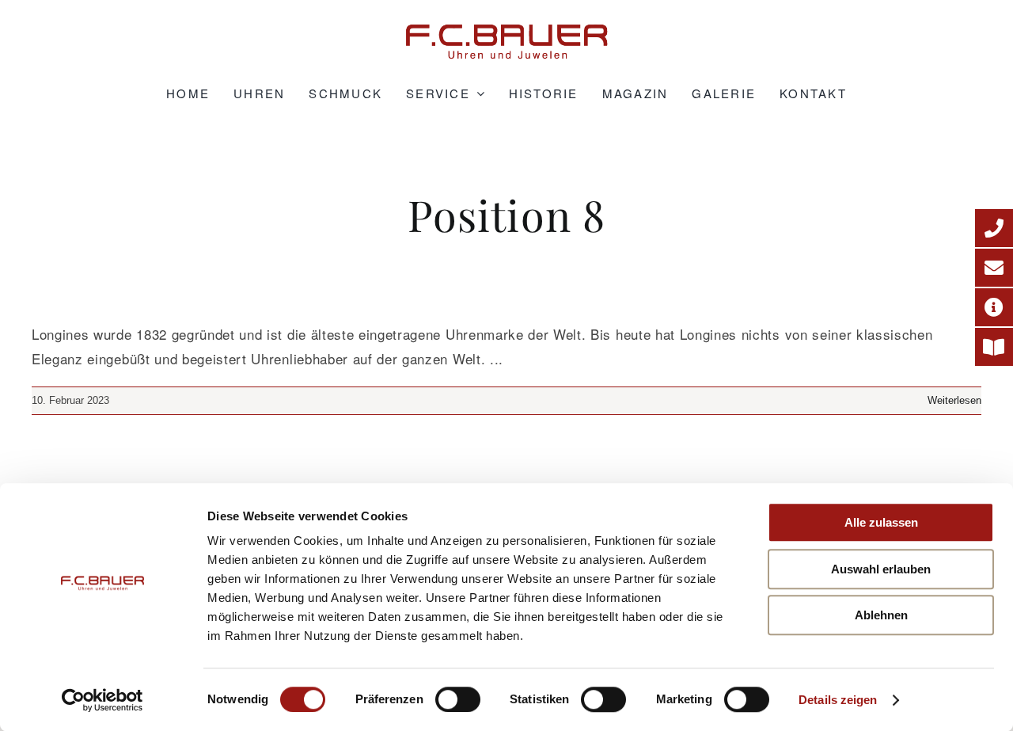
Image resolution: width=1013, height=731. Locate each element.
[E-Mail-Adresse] (994, 268)
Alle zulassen (881, 522)
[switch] (457, 699)
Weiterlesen (954, 400)
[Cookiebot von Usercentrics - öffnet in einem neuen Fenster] (102, 700)
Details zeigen (838, 699)
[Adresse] (994, 307)
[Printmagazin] (994, 347)
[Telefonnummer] (994, 228)
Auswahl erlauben (881, 569)
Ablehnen (881, 615)
